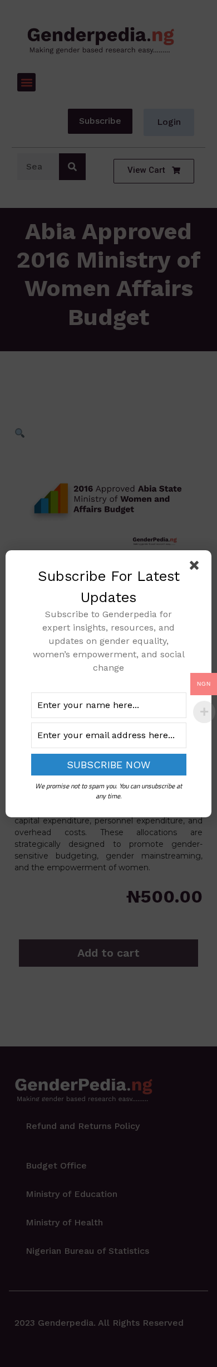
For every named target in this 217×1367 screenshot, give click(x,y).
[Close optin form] (196, 567)
